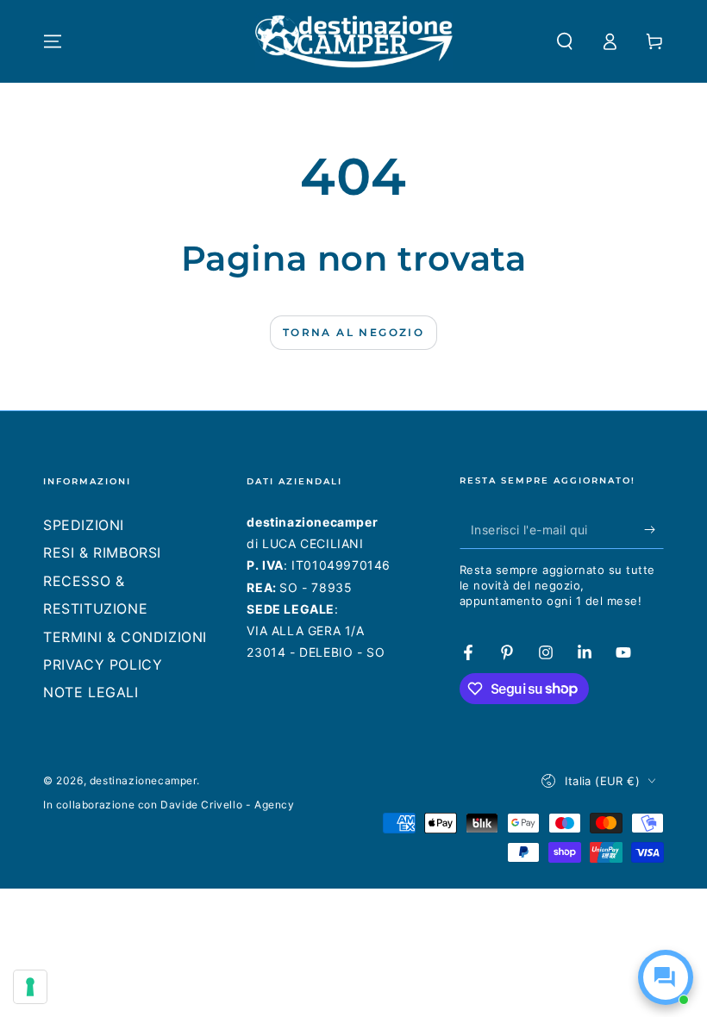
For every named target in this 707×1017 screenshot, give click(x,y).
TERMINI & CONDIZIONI (125, 637)
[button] (564, 41)
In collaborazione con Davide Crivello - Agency (169, 804)
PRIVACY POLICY (102, 664)
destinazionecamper (143, 780)
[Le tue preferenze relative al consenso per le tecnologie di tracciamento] (30, 986)
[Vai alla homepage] (354, 41)
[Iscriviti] (654, 529)
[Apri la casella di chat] (665, 977)
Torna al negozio (353, 332)
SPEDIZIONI (83, 524)
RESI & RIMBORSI (102, 552)
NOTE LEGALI (91, 692)
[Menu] (52, 41)
